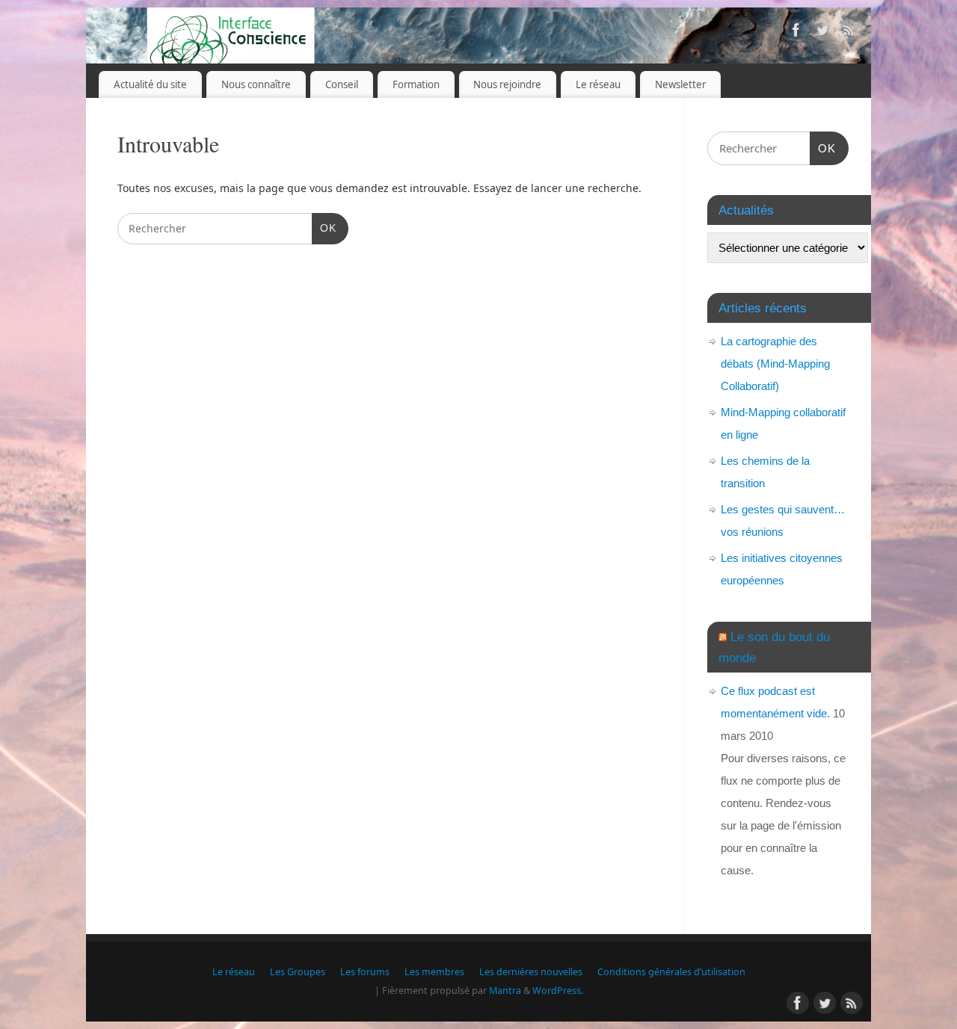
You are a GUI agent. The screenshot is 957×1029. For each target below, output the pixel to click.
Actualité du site (150, 84)
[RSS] (848, 32)
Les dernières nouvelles (530, 971)
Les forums (365, 971)
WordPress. (557, 990)
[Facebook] (796, 32)
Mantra (505, 990)
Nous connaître (256, 84)
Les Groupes (297, 971)
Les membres (434, 971)
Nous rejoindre (507, 84)
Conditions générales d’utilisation (671, 971)
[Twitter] (822, 32)
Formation (416, 84)
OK (324, 227)
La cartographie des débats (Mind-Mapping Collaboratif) (775, 363)
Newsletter (680, 84)
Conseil (341, 84)
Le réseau (598, 84)
